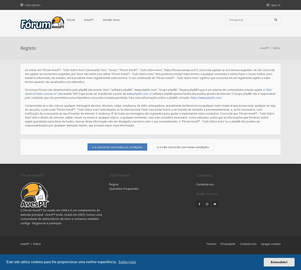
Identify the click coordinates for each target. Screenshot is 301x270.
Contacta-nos (205, 184)
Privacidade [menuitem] (228, 244)
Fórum (71, 20)
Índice (37, 244)
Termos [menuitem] (211, 244)
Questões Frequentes (124, 189)
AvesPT (89, 20)
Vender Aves (111, 20)
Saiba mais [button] (127, 262)
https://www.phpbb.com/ (206, 98)
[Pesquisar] (275, 19)
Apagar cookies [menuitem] (271, 244)
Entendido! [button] (279, 262)
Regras (114, 184)
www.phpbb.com (137, 94)
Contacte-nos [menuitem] (248, 244)
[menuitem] (274, 5)
